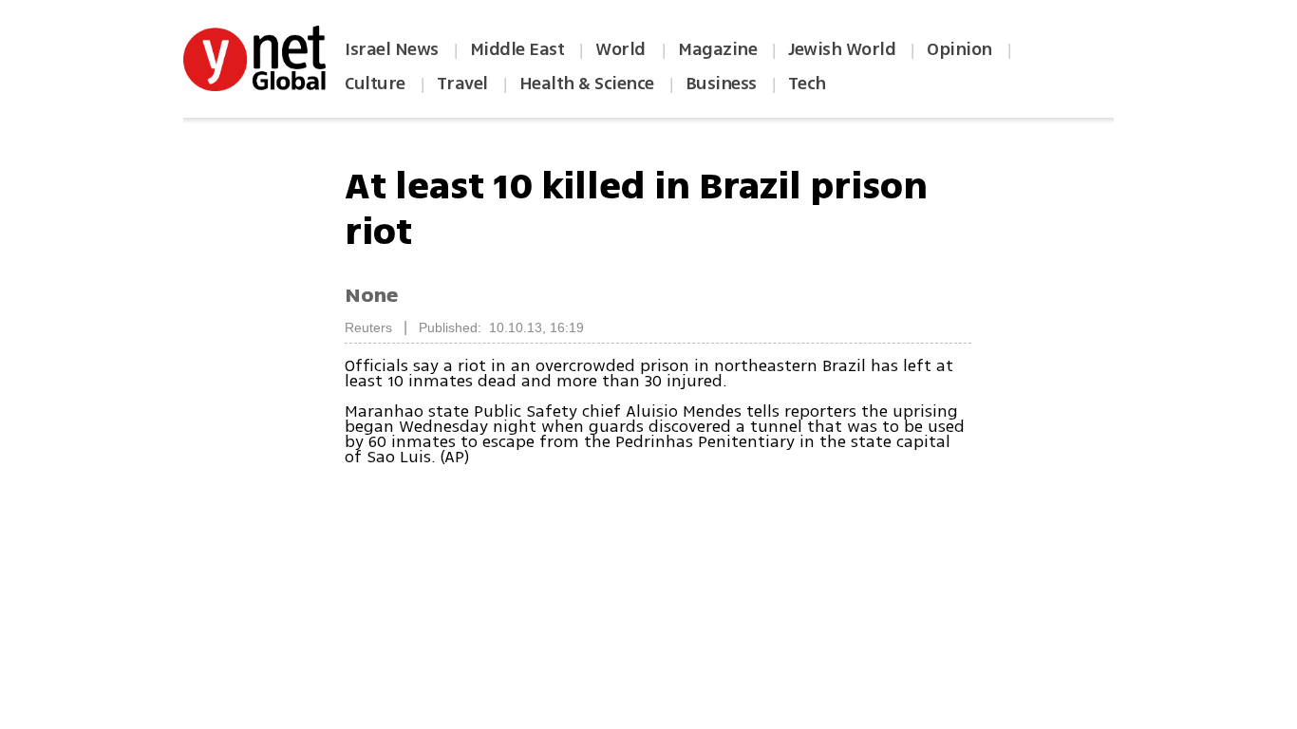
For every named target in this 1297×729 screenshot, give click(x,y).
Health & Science (586, 83)
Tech (807, 83)
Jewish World (841, 49)
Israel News (392, 49)
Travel (462, 83)
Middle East (517, 49)
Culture (375, 83)
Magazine (717, 49)
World (622, 49)
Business (721, 83)
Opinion (959, 49)
